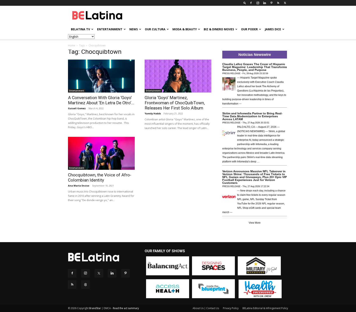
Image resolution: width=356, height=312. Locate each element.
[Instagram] (258, 3)
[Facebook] (251, 3)
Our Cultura (155, 29)
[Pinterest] (271, 3)
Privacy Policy (231, 308)
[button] (245, 2)
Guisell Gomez (77, 108)
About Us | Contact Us (206, 308)
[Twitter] (285, 3)
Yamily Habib (153, 113)
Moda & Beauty (184, 29)
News (133, 29)
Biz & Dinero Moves (219, 29)
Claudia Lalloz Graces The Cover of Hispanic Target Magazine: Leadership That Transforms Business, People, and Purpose (254, 67)
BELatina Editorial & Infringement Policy (265, 308)
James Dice (273, 29)
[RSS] (278, 3)
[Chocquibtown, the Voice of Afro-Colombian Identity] (101, 153)
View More (255, 222)
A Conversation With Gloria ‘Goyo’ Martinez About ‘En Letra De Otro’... (101, 100)
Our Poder (249, 29)
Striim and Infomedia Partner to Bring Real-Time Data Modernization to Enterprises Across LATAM (252, 116)
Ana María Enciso (78, 185)
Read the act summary (126, 308)
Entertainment (109, 29)
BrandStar (95, 308)
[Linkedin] (264, 3)
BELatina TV (80, 29)
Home (71, 45)
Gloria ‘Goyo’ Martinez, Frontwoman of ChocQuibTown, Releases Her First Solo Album (175, 102)
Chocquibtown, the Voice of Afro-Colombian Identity (99, 177)
